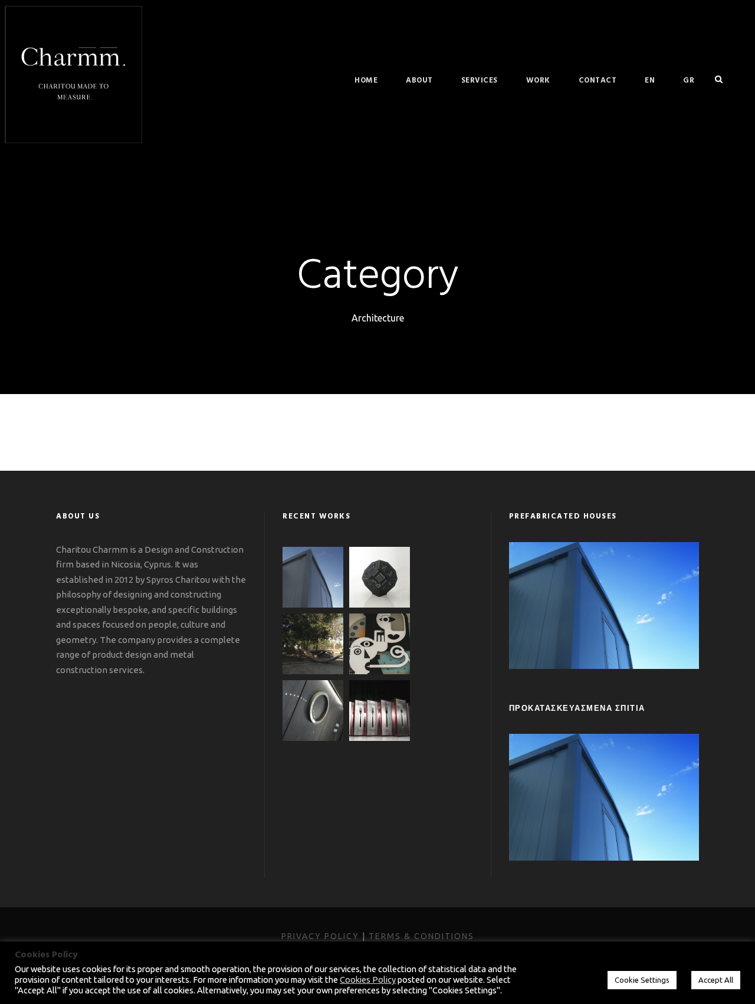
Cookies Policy (368, 980)
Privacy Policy (320, 936)
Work (538, 80)
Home (366, 80)
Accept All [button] (715, 980)
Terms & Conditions (421, 936)
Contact (598, 80)
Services (479, 80)
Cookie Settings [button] (642, 980)
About (419, 80)
